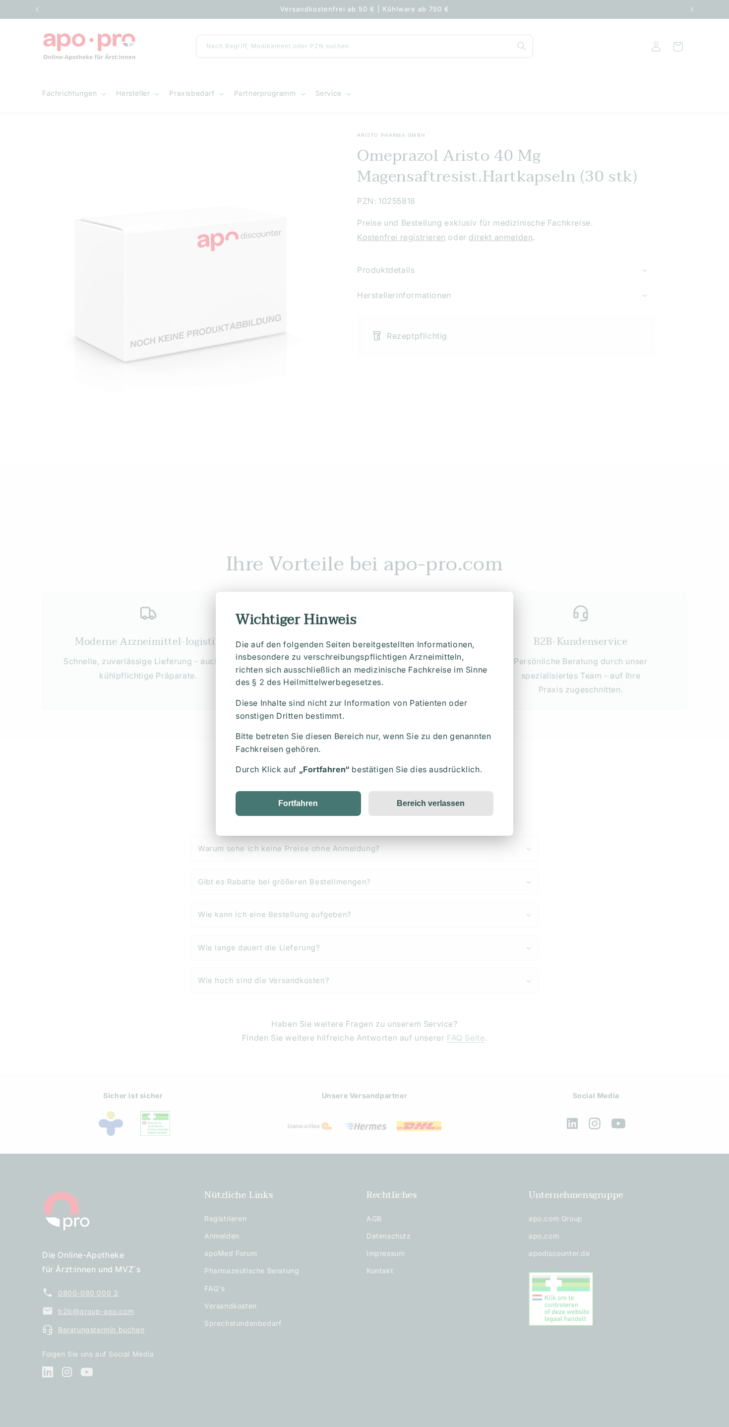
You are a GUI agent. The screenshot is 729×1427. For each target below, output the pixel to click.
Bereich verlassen (431, 803)
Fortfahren (298, 803)
